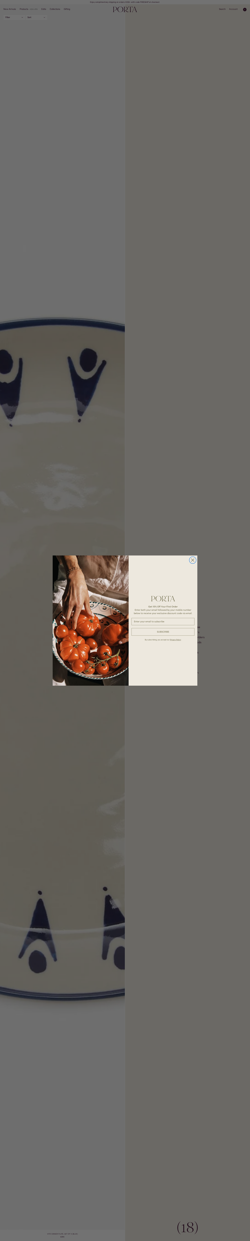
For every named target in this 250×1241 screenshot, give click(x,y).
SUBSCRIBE (163, 632)
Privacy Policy (175, 640)
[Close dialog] (192, 560)
